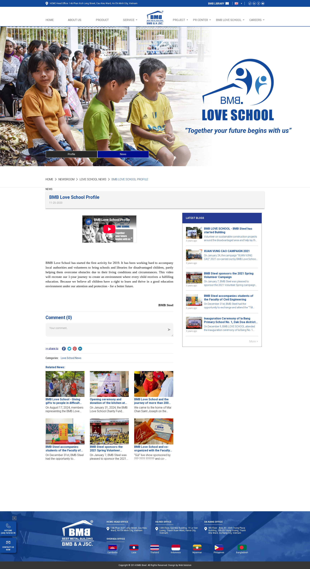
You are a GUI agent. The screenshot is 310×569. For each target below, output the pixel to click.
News (123, 154)
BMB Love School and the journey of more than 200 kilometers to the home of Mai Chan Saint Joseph (152, 401)
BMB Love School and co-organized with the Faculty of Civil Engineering (152, 448)
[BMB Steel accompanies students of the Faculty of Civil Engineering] (65, 431)
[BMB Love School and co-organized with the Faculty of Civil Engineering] (153, 431)
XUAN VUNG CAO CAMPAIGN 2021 (227, 251)
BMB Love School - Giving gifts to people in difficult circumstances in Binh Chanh (65, 401)
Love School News (93, 179)
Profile (71, 154)
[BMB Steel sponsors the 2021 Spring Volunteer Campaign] (109, 431)
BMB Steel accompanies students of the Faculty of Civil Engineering (63, 448)
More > (253, 341)
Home (49, 179)
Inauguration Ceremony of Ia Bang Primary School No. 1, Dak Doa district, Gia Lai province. (230, 320)
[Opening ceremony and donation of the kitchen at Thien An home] (109, 384)
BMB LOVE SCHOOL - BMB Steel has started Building (228, 230)
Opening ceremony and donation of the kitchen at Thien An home (107, 401)
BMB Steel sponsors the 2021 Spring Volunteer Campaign (106, 448)
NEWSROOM (66, 179)
